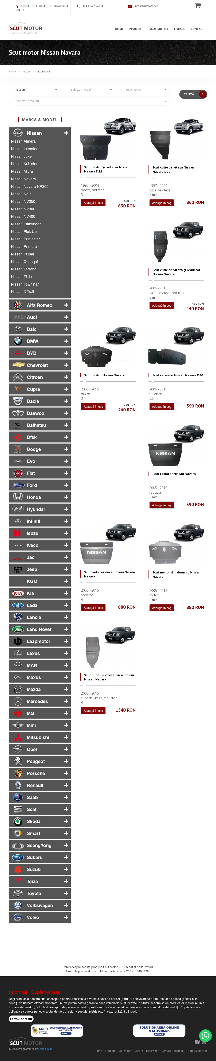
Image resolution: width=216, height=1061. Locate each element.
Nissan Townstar (25, 284)
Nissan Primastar (25, 238)
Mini (31, 725)
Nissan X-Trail (22, 291)
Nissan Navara (44, 71)
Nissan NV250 (23, 201)
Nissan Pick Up (24, 231)
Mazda (34, 689)
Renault (35, 785)
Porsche (36, 773)
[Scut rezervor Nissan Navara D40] (176, 347)
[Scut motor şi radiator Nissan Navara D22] (108, 139)
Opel (32, 749)
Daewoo (35, 413)
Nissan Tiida (21, 276)
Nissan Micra (22, 171)
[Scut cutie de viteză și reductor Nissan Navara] (176, 242)
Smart (33, 833)
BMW (32, 341)
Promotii (136, 29)
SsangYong (39, 845)
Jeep (32, 569)
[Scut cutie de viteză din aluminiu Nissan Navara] (108, 647)
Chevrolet (37, 365)
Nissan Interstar (24, 148)
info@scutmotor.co (146, 6)
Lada (32, 605)
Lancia (34, 617)
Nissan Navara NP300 (30, 186)
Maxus (34, 677)
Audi (32, 317)
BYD (31, 353)
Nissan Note (21, 193)
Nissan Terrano (23, 268)
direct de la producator (24, 32)
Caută (189, 94)
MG (30, 713)
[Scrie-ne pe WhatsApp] (205, 1035)
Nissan (26, 71)
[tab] (40, 132)
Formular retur (21, 1019)
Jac (30, 557)
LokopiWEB (45, 1049)
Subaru (35, 857)
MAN (32, 665)
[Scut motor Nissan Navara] (108, 347)
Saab (32, 797)
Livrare (179, 29)
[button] (66, 132)
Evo (31, 461)
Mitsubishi (38, 737)
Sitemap (179, 1051)
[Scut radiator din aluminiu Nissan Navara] (108, 544)
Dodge (34, 449)
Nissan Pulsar (22, 254)
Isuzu (32, 533)
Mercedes (37, 701)
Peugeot (36, 761)
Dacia (33, 401)
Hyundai (36, 509)
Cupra (33, 389)
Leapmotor (38, 641)
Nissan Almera (23, 141)
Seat (31, 809)
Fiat (31, 473)
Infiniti (33, 521)
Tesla (32, 881)
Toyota (34, 893)
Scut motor (158, 29)
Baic (31, 329)
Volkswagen (40, 905)
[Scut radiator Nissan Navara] (176, 445)
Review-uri (152, 1051)
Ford (32, 485)
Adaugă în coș (93, 202)
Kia (30, 593)
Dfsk (32, 437)
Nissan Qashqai (24, 261)
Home (119, 29)
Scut (26, 28)
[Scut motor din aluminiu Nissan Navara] (176, 544)
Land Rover (39, 629)
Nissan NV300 (23, 208)
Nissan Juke (21, 156)
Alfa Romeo (39, 305)
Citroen (35, 377)
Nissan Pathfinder (26, 223)
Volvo (33, 917)
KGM (32, 581)
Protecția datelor (197, 1051)
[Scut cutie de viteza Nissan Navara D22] (176, 139)
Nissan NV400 (23, 216)
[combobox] (36, 89)
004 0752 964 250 (93, 6)
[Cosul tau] (199, 5)
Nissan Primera (24, 246)
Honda (34, 497)
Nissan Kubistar (24, 163)
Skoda (33, 821)
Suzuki (34, 869)
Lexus (33, 653)
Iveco (32, 545)
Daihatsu (36, 425)
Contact (197, 29)
